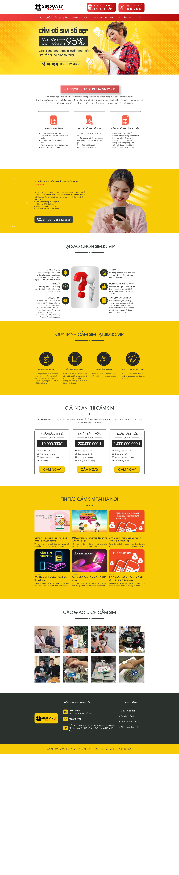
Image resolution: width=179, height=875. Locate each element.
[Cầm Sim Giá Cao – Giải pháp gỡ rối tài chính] (89, 560)
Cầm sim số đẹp (61, 17)
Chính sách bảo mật (130, 727)
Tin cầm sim (124, 17)
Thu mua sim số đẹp (104, 17)
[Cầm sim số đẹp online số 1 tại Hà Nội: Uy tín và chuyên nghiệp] (52, 521)
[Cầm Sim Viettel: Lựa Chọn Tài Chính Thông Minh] (52, 560)
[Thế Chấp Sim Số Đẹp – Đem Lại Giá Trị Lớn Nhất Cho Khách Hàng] (127, 560)
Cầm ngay (52, 469)
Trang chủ (44, 17)
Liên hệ (137, 17)
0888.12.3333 (75, 718)
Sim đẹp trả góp (82, 17)
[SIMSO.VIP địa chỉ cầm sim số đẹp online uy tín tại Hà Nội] (89, 521)
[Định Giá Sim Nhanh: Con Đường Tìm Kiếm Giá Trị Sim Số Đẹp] (127, 521)
